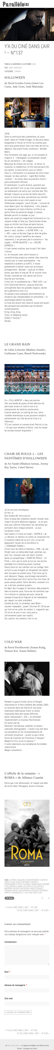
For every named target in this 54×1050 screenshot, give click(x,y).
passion (7, 890)
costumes (25, 882)
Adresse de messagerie (15, 985)
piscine (35, 890)
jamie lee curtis (24, 886)
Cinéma (18, 71)
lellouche (37, 886)
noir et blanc (36, 888)
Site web (8, 998)
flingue (26, 884)
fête (20, 884)
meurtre (8, 888)
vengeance (16, 892)
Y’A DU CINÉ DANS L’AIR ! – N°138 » (33, 910)
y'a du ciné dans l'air (32, 892)
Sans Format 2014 (13, 1045)
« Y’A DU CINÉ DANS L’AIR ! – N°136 (20, 907)
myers (16, 888)
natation (25, 888)
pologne (43, 890)
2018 (34, 64)
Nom (7, 971)
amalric (21, 880)
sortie (7, 892)
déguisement (10, 884)
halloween (11, 886)
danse (34, 882)
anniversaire (32, 880)
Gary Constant (15, 67)
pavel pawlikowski (21, 890)
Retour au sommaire (48, 53)
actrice (13, 880)
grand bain (36, 884)
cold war (15, 882)
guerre (46, 884)
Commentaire (10, 941)
